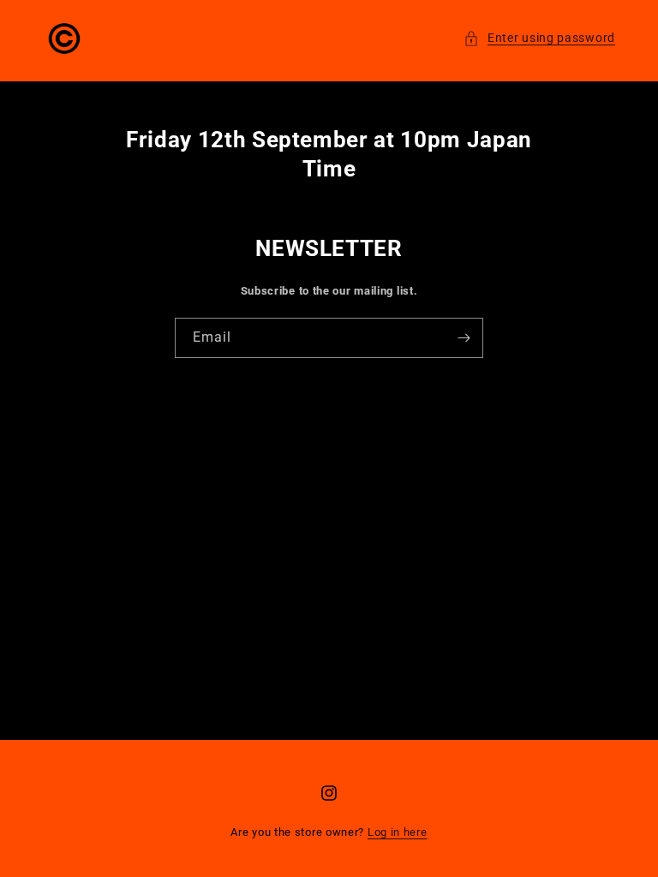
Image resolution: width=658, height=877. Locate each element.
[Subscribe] (463, 338)
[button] (539, 38)
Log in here (398, 832)
